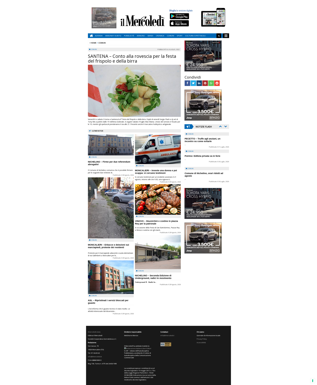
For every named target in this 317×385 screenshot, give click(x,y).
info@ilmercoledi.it (95, 356)
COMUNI (170, 35)
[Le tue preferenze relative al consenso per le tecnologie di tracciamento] (312, 380)
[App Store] (179, 23)
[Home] (91, 35)
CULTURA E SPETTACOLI (195, 35)
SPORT (180, 35)
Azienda (99, 35)
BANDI (150, 35)
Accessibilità (201, 342)
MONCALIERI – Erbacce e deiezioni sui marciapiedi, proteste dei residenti (108, 246)
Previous (220, 126)
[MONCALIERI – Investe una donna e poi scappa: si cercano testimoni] (158, 149)
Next (225, 126)
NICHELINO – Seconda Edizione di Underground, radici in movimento (153, 276)
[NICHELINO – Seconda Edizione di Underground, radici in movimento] (158, 252)
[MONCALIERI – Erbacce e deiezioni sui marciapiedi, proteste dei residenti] (111, 207)
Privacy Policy (202, 339)
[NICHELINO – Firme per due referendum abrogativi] (111, 144)
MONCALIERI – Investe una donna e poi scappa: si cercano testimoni (156, 171)
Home (93, 43)
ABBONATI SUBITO (113, 35)
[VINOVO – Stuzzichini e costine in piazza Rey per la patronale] (158, 199)
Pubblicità (129, 35)
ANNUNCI (141, 35)
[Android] (179, 16)
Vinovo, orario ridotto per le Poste (203, 138)
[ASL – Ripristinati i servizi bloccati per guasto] (111, 277)
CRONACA (160, 35)
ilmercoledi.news (94, 332)
